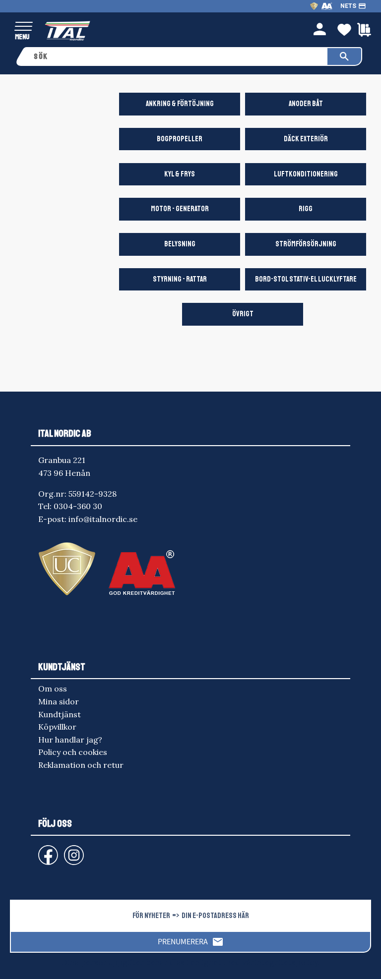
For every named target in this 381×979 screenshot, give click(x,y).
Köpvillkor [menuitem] (57, 727)
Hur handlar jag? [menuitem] (70, 740)
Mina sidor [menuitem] (58, 701)
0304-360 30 (78, 506)
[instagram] (46, 850)
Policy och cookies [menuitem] (72, 752)
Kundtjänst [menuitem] (59, 714)
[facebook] (40, 850)
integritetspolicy (286, 962)
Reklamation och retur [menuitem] (81, 765)
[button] (23, 27)
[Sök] (344, 56)
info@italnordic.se (102, 519)
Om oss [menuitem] (52, 688)
